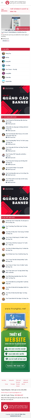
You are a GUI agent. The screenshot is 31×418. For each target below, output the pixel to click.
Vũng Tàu (8, 53)
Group (6, 384)
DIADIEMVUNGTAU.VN (15, 416)
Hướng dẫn (11, 380)
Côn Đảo (8, 65)
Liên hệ (23, 384)
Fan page (13, 384)
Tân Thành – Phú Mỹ (11, 69)
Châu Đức (8, 77)
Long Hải (8, 61)
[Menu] (2, 2)
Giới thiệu (4, 380)
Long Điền (8, 73)
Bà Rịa (7, 57)
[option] (15, 337)
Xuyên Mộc (9, 81)
